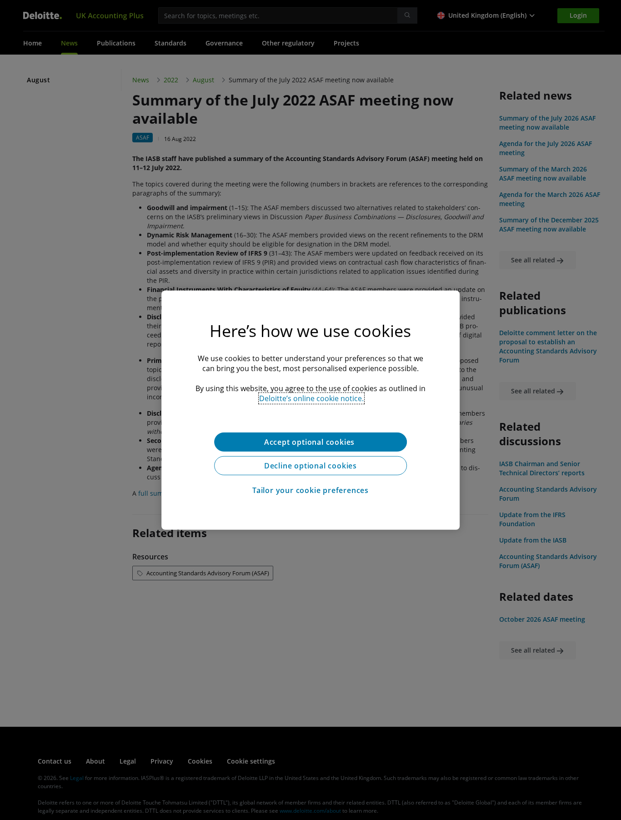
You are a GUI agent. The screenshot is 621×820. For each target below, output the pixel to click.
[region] (310, 409)
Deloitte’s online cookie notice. (311, 398)
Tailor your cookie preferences (310, 490)
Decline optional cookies (310, 465)
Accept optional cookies (310, 442)
